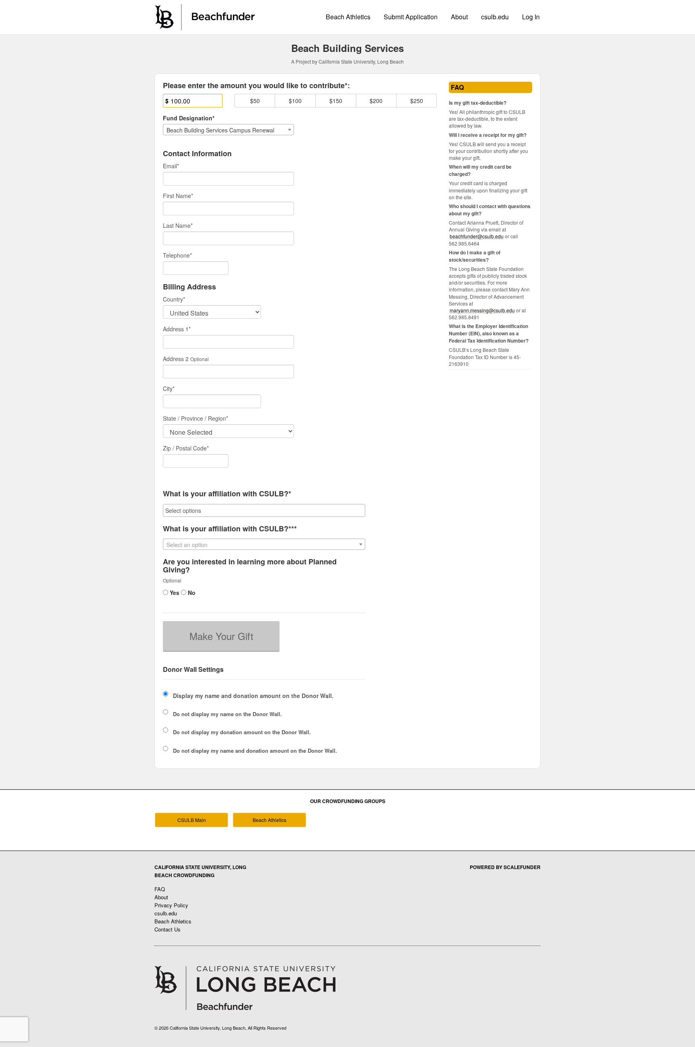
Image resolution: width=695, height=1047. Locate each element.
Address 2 (176, 359)
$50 (255, 101)
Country (174, 299)
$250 (416, 101)
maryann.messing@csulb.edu (482, 310)
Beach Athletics (348, 16)
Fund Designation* (188, 118)
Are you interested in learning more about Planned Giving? (250, 566)
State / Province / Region (195, 418)
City (169, 388)
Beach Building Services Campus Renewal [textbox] (220, 130)
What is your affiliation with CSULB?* (227, 494)
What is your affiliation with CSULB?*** (230, 529)
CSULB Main (191, 819)
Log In (531, 16)
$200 (376, 101)
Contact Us (167, 929)
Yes (173, 593)
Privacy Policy (171, 905)
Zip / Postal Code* (186, 448)
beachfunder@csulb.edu (477, 236)
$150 (335, 101)
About (459, 16)
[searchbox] (264, 510)
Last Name (178, 225)
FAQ (159, 889)
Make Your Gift (221, 636)
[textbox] (264, 544)
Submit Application (411, 16)
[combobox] (228, 129)
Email (171, 166)
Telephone (177, 255)
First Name (178, 196)
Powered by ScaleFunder (505, 867)
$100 (295, 101)
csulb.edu (495, 16)
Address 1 (177, 329)
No (190, 593)
